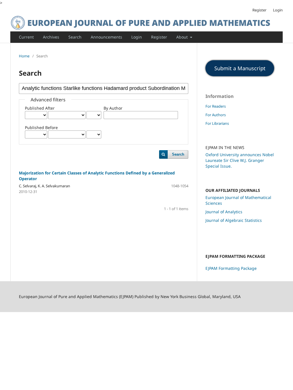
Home (24, 56)
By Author (113, 108)
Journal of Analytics (223, 211)
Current (26, 37)
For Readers (215, 106)
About (182, 37)
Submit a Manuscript (240, 68)
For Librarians (217, 123)
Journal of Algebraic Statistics (233, 220)
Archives (51, 37)
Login (136, 37)
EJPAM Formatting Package (231, 268)
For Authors (215, 114)
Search (75, 37)
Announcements (106, 37)
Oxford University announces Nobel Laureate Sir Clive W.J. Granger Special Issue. (239, 160)
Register (159, 37)
